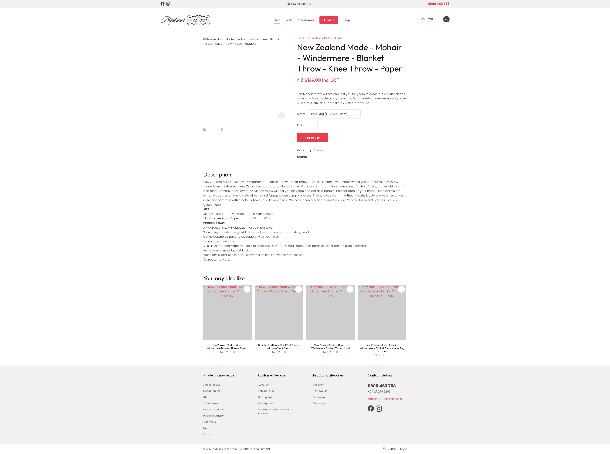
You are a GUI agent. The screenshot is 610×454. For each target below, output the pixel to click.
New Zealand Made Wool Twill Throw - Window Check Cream (279, 346)
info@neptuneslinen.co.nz (385, 399)
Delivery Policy (266, 397)
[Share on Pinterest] (323, 157)
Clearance (329, 20)
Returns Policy (266, 391)
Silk (205, 397)
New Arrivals (306, 20)
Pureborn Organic (213, 415)
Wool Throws (210, 403)
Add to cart (312, 137)
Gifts (289, 20)
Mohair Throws (211, 391)
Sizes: (301, 114)
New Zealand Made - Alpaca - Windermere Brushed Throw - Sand (330, 346)
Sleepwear (319, 403)
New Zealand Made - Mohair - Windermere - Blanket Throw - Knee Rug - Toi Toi (382, 348)
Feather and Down (214, 409)
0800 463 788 (439, 3)
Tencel (207, 434)
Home (300, 38)
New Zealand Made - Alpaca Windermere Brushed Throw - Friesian (227, 346)
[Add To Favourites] (333, 137)
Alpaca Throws (211, 384)
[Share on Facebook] (308, 157)
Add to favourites (247, 289)
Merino (207, 428)
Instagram (168, 4)
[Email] (318, 157)
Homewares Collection (319, 38)
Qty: (300, 125)
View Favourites (423, 20)
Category (304, 150)
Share (301, 157)
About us (263, 384)
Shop (277, 20)
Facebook (162, 4)
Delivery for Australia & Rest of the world (275, 411)
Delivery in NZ (265, 403)
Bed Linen (318, 384)
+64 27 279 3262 (379, 391)
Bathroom (319, 397)
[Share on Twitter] (313, 157)
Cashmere (209, 422)
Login (416, 20)
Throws (338, 38)
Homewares (320, 391)
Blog (347, 20)
